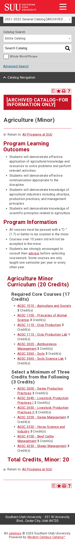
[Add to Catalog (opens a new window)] (58, 91)
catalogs (15, 533)
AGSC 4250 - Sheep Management (41, 446)
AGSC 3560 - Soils (31, 354)
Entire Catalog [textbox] (15, 38)
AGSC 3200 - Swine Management (41, 417)
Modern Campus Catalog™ (46, 537)
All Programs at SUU (37, 134)
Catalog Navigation (21, 77)
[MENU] (63, 7)
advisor (34, 253)
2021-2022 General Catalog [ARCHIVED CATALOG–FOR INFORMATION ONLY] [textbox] (38, 19)
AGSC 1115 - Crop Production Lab (42, 334)
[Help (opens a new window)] (69, 91)
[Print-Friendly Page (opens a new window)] (64, 91)
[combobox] (37, 19)
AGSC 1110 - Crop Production (39, 325)
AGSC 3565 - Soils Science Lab (40, 359)
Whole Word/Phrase (23, 56)
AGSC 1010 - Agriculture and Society (44, 306)
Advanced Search (16, 66)
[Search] (67, 48)
